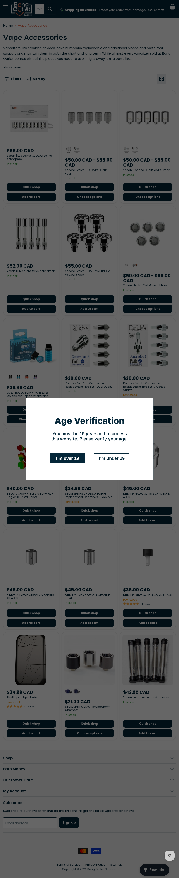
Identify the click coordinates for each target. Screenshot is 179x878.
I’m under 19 (112, 458)
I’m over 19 (67, 458)
